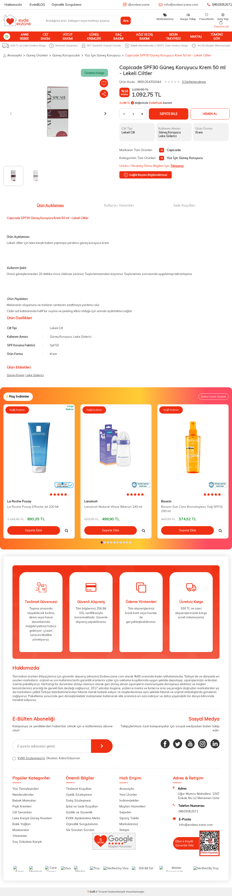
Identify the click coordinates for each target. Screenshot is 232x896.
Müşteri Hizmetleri (132, 806)
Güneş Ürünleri (37, 55)
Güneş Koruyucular (66, 55)
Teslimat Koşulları (79, 789)
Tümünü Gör (217, 36)
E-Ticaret (101, 891)
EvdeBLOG (37, 4)
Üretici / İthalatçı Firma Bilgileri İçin (151, 166)
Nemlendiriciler (23, 794)
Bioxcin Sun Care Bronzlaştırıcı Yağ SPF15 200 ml (192, 509)
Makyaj (196, 36)
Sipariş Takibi (129, 818)
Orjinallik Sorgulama (66, 4)
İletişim (124, 830)
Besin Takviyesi (173, 36)
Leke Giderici (35, 375)
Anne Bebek (24, 36)
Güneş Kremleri (94, 36)
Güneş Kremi (15, 375)
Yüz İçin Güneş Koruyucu (103, 55)
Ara (125, 21)
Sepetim (125, 812)
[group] (58, 113)
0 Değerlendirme (194, 82)
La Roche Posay (19, 501)
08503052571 (222, 4)
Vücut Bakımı (68, 36)
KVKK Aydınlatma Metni (83, 818)
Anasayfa (14, 55)
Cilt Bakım (45, 36)
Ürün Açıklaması (50, 205)
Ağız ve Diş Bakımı (144, 36)
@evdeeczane (139, 4)
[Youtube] (190, 743)
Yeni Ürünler (128, 794)
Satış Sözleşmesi (78, 800)
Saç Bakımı (118, 36)
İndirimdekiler (129, 800)
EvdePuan (155, 103)
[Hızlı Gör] (66, 530)
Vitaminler (19, 836)
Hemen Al (210, 114)
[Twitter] (177, 743)
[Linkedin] (215, 743)
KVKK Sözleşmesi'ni (31, 758)
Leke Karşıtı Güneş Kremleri (32, 818)
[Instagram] (202, 743)
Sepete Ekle (168, 114)
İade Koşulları (184, 205)
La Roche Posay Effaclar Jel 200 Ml (32, 507)
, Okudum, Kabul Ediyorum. (49, 758)
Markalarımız (128, 824)
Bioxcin (166, 501)
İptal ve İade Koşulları (82, 806)
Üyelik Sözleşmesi (79, 794)
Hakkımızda (13, 4)
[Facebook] (165, 743)
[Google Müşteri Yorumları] (113, 848)
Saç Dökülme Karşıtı (27, 842)
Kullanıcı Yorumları (119, 205)
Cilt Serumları (22, 812)
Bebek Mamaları (24, 800)
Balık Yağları (21, 824)
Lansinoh (91, 501)
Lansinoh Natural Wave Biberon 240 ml (113, 507)
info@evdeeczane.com (181, 4)
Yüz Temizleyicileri (25, 789)
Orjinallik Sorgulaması (82, 824)
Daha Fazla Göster (213, 396)
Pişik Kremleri (21, 806)
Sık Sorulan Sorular (80, 830)
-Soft (91, 891)
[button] (11, 113)
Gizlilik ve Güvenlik (79, 812)
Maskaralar (20, 830)
